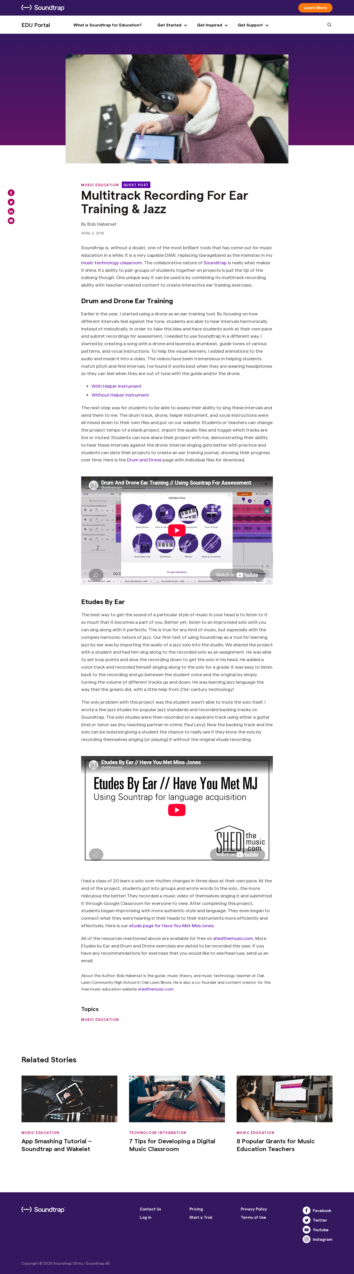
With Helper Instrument (116, 386)
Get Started (169, 24)
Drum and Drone (144, 459)
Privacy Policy (254, 1209)
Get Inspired (209, 24)
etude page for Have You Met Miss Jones (171, 925)
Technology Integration (158, 1132)
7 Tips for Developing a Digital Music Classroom (172, 1144)
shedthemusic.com (233, 938)
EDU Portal (36, 24)
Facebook (322, 1210)
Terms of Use (253, 1217)
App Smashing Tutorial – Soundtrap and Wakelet (56, 1144)
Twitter (320, 1220)
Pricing (196, 1209)
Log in (145, 1217)
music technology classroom (111, 262)
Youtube (321, 1229)
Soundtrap (215, 262)
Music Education (100, 185)
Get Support (250, 24)
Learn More (315, 7)
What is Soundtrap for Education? (107, 24)
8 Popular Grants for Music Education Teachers (276, 1144)
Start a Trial (200, 1217)
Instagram (322, 1239)
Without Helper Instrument (120, 394)
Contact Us (150, 1209)
